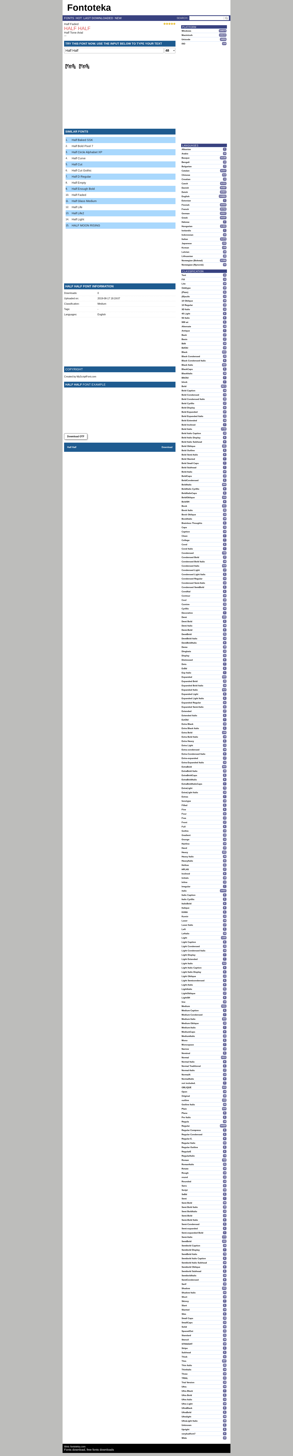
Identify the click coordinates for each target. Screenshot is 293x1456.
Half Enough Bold (83, 188)
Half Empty (79, 182)
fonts (69, 18)
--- (65, 35)
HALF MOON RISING (86, 225)
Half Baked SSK (82, 140)
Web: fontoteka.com (74, 1446)
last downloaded (98, 18)
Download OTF (75, 436)
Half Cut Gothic (82, 170)
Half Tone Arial (73, 32)
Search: (182, 18)
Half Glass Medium (84, 201)
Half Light (78, 219)
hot (79, 18)
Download (167, 447)
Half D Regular (81, 176)
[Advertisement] (119, 103)
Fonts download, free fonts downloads (89, 1449)
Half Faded (71, 24)
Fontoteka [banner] (89, 7)
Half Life (77, 207)
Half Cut (77, 164)
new (118, 18)
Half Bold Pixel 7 (82, 146)
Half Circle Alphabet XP (87, 152)
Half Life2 (78, 213)
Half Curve (79, 158)
